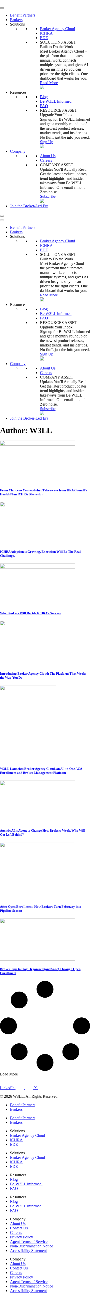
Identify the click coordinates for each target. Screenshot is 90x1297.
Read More (49, 83)
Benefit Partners (22, 15)
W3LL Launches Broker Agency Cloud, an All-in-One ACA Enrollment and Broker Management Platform (41, 771)
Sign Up (46, 142)
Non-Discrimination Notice (31, 1246)
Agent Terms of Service (29, 1241)
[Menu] (2, 216)
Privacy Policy (21, 1237)
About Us (48, 156)
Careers (46, 160)
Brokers (16, 20)
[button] (9, 1074)
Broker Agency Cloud (57, 29)
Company (18, 151)
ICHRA (46, 33)
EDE (44, 38)
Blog (44, 97)
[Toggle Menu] (2, 8)
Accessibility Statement (28, 1250)
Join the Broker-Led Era (29, 206)
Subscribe (48, 196)
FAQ (44, 106)
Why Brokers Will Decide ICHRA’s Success (30, 613)
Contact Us (19, 1228)
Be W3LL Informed (56, 101)
